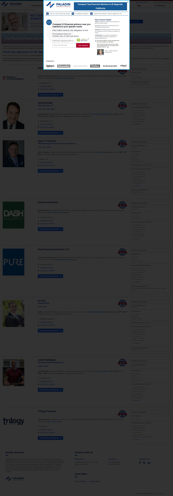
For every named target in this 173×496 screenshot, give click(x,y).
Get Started (83, 45)
